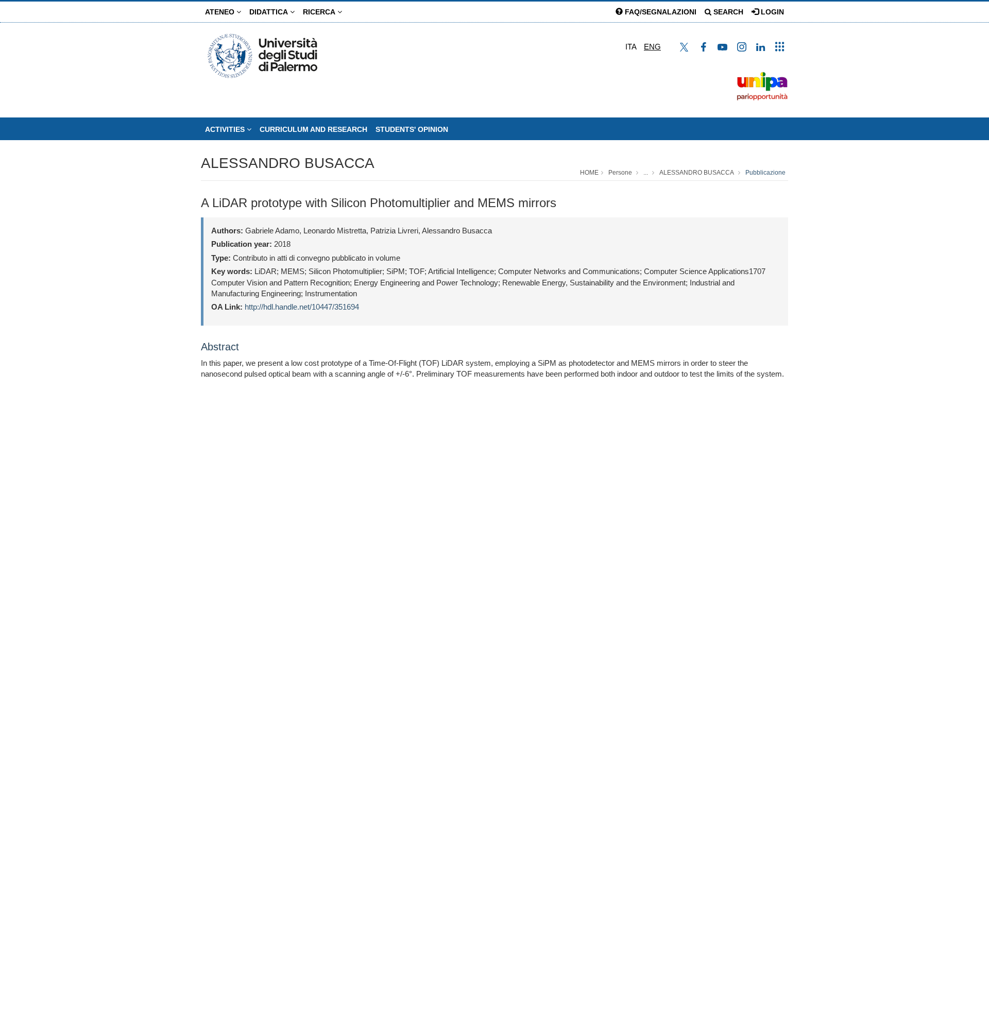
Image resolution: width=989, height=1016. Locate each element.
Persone (620, 172)
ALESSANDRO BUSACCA (287, 163)
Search (727, 12)
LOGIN (771, 12)
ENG (652, 46)
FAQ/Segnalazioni (659, 12)
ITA (631, 46)
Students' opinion (412, 129)
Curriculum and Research (313, 129)
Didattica (269, 12)
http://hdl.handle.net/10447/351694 (302, 306)
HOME (589, 172)
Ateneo (220, 12)
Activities (226, 129)
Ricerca (320, 12)
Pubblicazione (765, 172)
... (645, 172)
